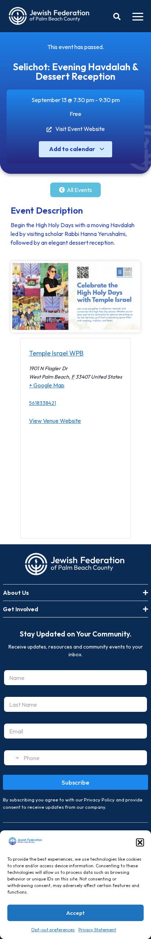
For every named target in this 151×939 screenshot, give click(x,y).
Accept (75, 912)
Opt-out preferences (53, 929)
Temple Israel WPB (56, 353)
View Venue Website (55, 420)
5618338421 (42, 403)
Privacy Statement (97, 929)
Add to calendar (72, 149)
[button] (140, 842)
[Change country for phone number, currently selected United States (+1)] (12, 758)
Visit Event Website (80, 128)
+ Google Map (47, 385)
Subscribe (75, 782)
